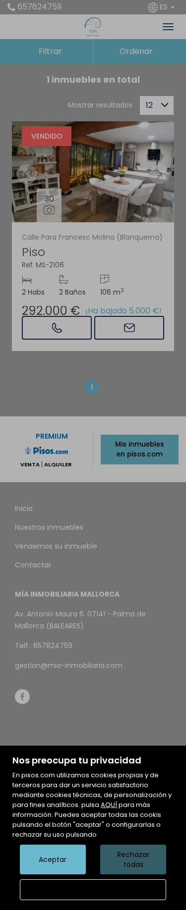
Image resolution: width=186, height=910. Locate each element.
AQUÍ (109, 804)
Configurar (93, 890)
